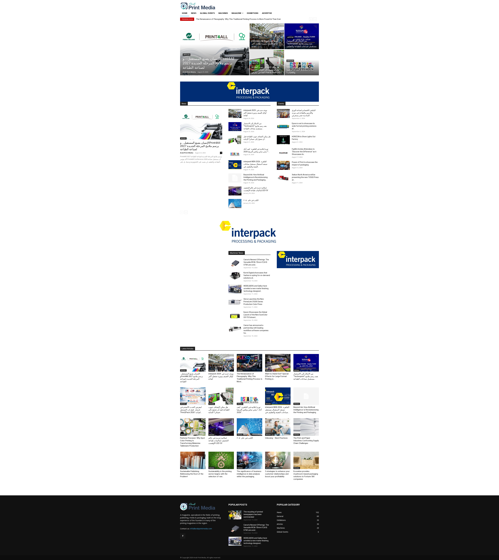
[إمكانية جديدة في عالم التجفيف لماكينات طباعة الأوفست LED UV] (234, 190)
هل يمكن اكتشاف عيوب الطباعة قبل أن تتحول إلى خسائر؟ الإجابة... (218, 410)
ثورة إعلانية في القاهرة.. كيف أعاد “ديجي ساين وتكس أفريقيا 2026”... (249, 410)
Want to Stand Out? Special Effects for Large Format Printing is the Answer (228, 19)
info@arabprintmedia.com (201, 528)
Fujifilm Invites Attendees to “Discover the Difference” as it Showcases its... (304, 151)
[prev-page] (181, 212)
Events (281, 104)
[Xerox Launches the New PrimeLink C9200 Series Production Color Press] (234, 302)
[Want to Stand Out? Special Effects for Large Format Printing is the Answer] (278, 363)
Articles (186, 54)
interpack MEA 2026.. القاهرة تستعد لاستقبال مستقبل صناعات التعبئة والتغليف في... (255, 164)
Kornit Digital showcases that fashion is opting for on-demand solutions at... (257, 275)
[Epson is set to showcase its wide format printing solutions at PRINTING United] (283, 126)
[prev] (310, 19)
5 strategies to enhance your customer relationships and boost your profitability (277, 474)
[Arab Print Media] (249, 6)
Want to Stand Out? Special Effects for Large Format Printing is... (276, 376)
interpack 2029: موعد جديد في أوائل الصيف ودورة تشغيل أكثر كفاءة (255, 113)
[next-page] (186, 212)
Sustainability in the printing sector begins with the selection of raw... (220, 474)
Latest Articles (187, 349)
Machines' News (236, 253)
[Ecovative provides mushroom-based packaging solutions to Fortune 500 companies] (306, 460)
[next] (315, 19)
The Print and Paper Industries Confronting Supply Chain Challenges (306, 440)
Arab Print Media (189, 72)
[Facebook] (182, 536)
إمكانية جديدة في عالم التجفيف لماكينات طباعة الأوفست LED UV (218, 440)
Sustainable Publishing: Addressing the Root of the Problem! (191, 474)
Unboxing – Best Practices (276, 438)
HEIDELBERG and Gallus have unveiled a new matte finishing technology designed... (256, 288)
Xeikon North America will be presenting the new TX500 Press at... (305, 177)
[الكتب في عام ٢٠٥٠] (234, 203)
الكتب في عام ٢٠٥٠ (251, 200)
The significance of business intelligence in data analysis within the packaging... (249, 474)
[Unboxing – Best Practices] (278, 427)
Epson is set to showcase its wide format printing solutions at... (304, 126)
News (184, 104)
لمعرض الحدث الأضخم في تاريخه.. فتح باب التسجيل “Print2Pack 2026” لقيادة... (191, 410)
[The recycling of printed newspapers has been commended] (234, 514)
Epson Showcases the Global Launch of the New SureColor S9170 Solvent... (255, 314)
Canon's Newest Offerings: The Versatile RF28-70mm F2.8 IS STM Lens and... (256, 262)
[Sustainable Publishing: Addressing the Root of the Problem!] (193, 460)
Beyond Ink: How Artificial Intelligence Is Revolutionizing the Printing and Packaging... (256, 177)
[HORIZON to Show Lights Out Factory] (283, 139)
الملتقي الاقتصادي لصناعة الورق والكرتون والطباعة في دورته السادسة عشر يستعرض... (304, 113)
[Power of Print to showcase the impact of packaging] (283, 165)
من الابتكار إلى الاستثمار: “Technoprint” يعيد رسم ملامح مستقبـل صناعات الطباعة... (255, 126)
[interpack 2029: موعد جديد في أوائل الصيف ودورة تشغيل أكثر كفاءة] (267, 36)
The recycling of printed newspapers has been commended (253, 514)
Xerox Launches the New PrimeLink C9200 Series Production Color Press (254, 301)
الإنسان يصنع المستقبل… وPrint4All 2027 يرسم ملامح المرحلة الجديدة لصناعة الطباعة (200, 146)
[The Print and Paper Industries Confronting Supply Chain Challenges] (306, 427)
